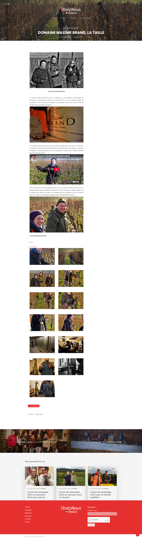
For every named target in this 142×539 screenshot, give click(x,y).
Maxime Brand (38, 414)
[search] (135, 4)
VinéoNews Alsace (65, 37)
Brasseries (28, 516)
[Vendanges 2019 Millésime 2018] (106, 441)
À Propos (28, 519)
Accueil (27, 507)
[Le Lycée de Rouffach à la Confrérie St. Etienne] (35, 441)
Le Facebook (33, 247)
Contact (27, 522)
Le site (32, 242)
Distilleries (28, 513)
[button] (139, 4)
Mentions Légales (29, 536)
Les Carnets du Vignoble (71, 28)
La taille (31, 414)
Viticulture (43, 488)
